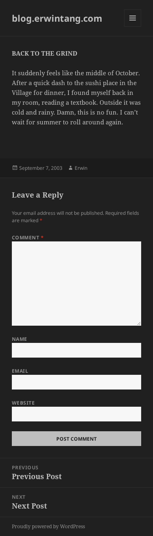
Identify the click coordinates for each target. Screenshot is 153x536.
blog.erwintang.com (57, 18)
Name (19, 339)
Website (23, 402)
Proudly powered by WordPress (48, 526)
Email (20, 370)
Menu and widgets (132, 26)
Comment (28, 237)
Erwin (81, 167)
